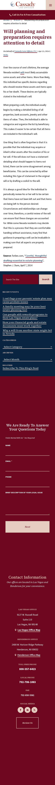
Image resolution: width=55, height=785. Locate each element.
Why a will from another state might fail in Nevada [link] (27, 332)
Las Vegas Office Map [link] (29, 630)
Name (7, 445)
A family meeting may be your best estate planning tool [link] (24, 308)
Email (8, 461)
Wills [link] (5, 55)
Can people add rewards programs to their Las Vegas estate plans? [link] (25, 316)
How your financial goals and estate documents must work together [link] (24, 324)
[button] (50, 5)
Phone (8, 477)
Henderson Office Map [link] (28, 655)
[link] (23, 5)
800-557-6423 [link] (27, 669)
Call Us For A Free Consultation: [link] (29, 14)
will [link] (22, 72)
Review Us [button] (27, 722)
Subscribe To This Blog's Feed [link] (20, 368)
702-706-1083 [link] (27, 682)
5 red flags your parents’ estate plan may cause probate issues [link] (27, 300)
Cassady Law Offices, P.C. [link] (25, 51)
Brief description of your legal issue (24, 492)
